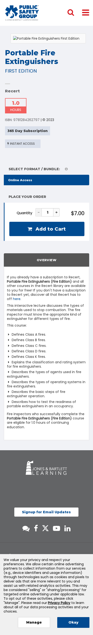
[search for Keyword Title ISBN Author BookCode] (74, 13)
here (17, 298)
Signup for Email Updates (46, 512)
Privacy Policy (59, 602)
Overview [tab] (46, 260)
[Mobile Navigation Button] (85, 12)
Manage (34, 622)
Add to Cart (50, 229)
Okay (73, 622)
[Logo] (22, 13)
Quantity (24, 212)
